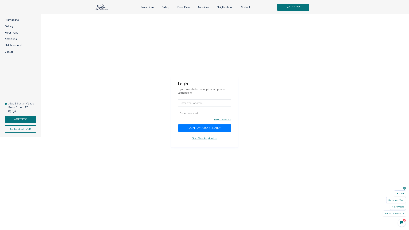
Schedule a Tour (396, 200)
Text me (400, 193)
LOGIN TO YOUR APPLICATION (204, 127)
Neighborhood (225, 7)
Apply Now (293, 7)
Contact (245, 7)
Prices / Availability (394, 213)
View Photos (398, 207)
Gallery (166, 7)
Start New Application (204, 138)
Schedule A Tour (20, 129)
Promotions (147, 7)
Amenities (203, 7)
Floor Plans (183, 7)
